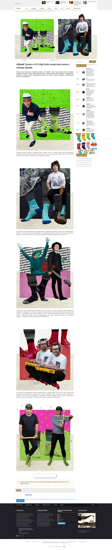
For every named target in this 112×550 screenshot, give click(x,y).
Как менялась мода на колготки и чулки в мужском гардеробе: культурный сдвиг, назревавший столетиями (90, 93)
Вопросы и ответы (46, 505)
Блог (27, 8)
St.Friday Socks (25, 490)
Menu (19, 8)
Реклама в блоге (83, 541)
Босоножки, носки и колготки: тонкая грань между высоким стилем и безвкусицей (90, 107)
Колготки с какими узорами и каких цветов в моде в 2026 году (90, 130)
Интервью (37, 505)
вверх (93, 505)
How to (55, 8)
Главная (27, 541)
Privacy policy (35, 541)
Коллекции (33, 8)
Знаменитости (29, 505)
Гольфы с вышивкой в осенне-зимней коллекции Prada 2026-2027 (90, 100)
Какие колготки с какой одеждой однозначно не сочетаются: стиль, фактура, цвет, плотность (91, 85)
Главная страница (18, 11)
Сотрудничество (72, 541)
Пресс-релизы (88, 68)
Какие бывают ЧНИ (88, 158)
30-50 (60, 517)
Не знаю (60, 520)
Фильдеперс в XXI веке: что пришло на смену (90, 80)
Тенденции (41, 8)
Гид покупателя (77, 8)
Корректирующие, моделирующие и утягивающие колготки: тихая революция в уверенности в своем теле (90, 124)
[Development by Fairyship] (64, 546)
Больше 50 (61, 519)
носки (32, 490)
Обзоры (49, 8)
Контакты (62, 541)
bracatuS (78, 158)
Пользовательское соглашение (49, 541)
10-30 (60, 516)
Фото (62, 8)
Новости (68, 8)
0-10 (60, 514)
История (55, 505)
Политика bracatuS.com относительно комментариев (56, 542)
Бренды (62, 505)
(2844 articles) (57, 60)
